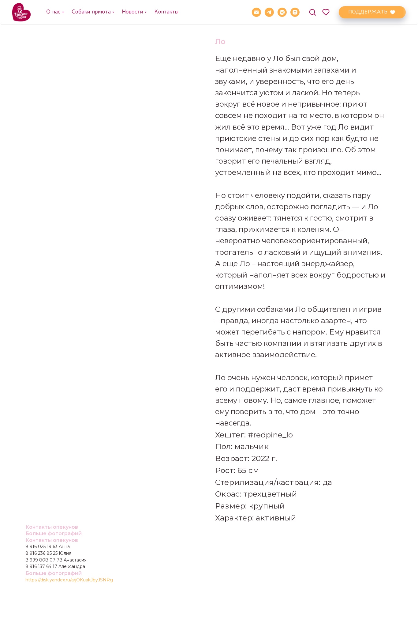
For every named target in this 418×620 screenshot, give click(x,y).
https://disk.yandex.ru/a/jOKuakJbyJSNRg (69, 580)
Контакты (166, 12)
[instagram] (295, 12)
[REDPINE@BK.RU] (256, 12)
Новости (132, 12)
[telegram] (269, 12)
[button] (312, 12)
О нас (53, 12)
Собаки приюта (90, 12)
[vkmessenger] (282, 12)
